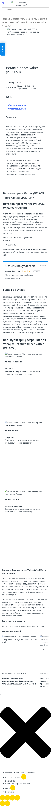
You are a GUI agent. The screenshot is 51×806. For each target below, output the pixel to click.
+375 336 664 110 (22, 168)
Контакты (9, 792)
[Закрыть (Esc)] (17, 798)
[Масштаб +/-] (2, 798)
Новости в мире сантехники (17, 783)
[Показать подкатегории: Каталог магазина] (23, 777)
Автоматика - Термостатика (14, 673)
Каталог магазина (13, 777)
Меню (2, 49)
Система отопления (20, 18)
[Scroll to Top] (0, 694)
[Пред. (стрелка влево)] (2, 803)
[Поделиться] (12, 798)
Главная (6, 18)
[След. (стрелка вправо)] (7, 803)
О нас (7, 788)
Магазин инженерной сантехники (20, 772)
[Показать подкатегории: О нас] (12, 787)
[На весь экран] (7, 798)
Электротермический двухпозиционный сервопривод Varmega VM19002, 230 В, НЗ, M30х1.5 (19, 681)
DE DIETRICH (10, 781)
